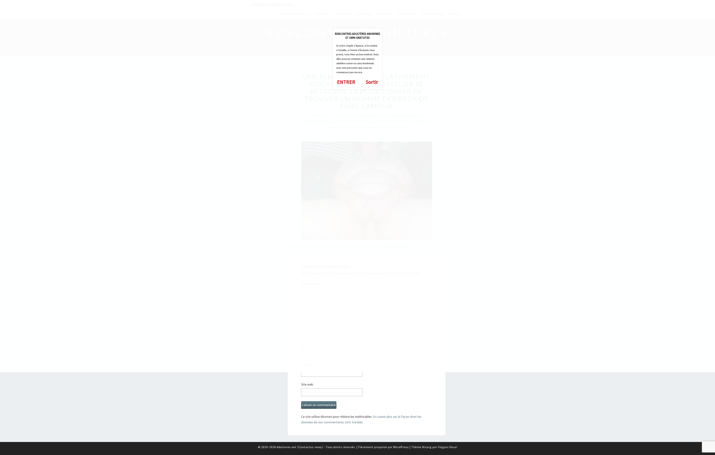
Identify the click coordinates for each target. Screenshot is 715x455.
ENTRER (346, 82)
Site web (307, 384)
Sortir (372, 82)
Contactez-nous (310, 447)
